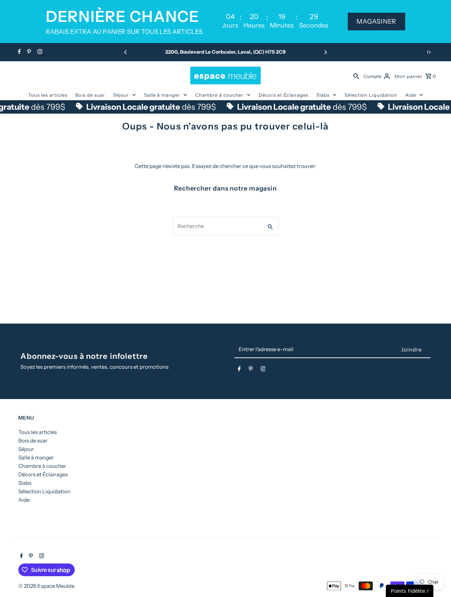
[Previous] (126, 52)
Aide (410, 95)
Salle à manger (162, 95)
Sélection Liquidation (371, 95)
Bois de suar (90, 95)
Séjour (121, 95)
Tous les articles (47, 95)
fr (429, 52)
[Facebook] (18, 52)
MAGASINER (376, 21)
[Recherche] (356, 75)
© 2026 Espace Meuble (46, 586)
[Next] (325, 52)
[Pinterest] (28, 52)
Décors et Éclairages (283, 95)
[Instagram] (39, 52)
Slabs (322, 95)
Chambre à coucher (219, 95)
